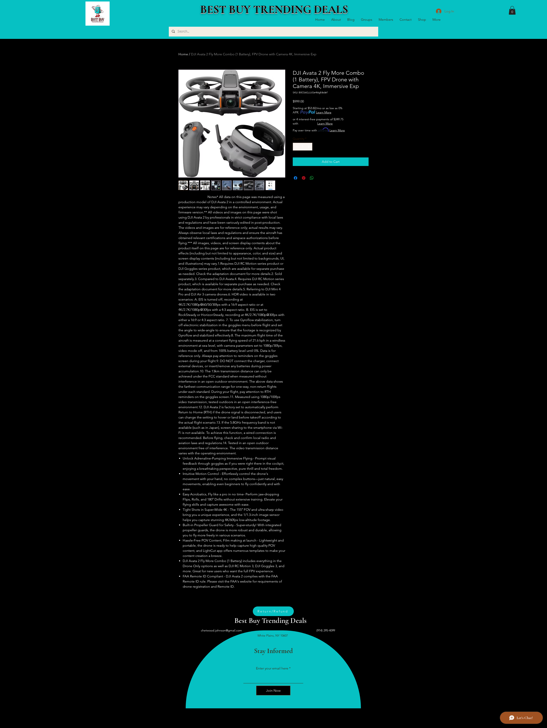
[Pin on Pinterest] (303, 178)
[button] (512, 10)
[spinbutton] (302, 146)
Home (183, 54)
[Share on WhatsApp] (311, 178)
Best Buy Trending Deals (270, 620)
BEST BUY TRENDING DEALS (274, 9)
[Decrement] (296, 146)
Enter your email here (272, 668)
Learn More (323, 112)
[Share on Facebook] (295, 178)
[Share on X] (319, 178)
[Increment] (309, 146)
